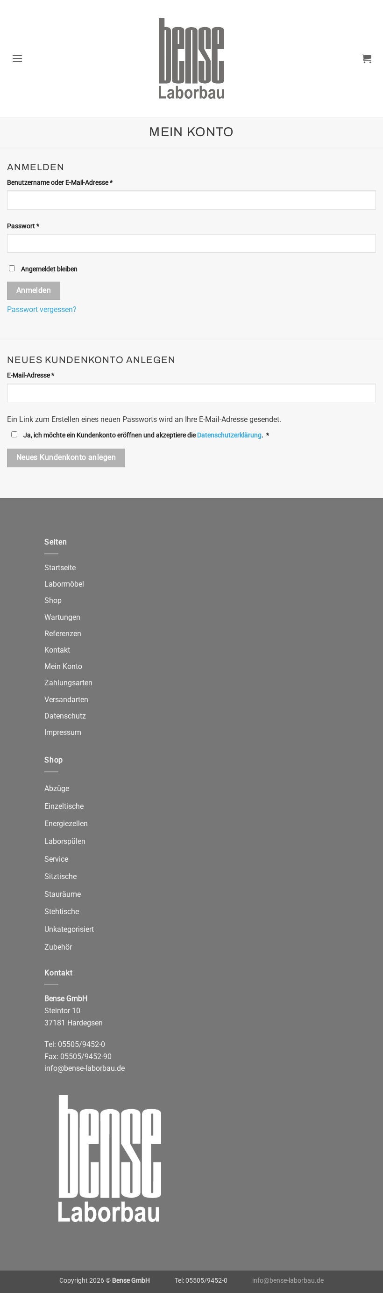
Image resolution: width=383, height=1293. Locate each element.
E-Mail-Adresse (47, 375)
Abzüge (56, 788)
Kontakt (57, 650)
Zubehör (58, 947)
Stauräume (62, 894)
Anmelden (33, 290)
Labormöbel (64, 584)
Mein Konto (63, 666)
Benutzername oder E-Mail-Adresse (76, 182)
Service (56, 859)
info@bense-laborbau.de (84, 1068)
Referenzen (62, 633)
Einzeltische (64, 806)
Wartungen (62, 617)
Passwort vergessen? (42, 309)
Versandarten (66, 699)
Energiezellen (66, 823)
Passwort (39, 226)
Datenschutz (65, 716)
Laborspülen (64, 841)
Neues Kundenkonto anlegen (66, 457)
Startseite (60, 567)
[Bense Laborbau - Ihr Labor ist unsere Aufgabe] (191, 58)
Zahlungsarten (68, 682)
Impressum (62, 732)
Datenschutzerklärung (229, 435)
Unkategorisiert (69, 929)
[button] (17, 58)
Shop (53, 600)
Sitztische (60, 876)
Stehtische (61, 911)
